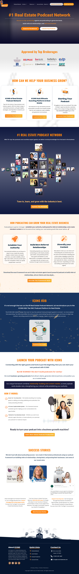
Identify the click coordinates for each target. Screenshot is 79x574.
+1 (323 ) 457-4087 (57, 556)
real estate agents (64, 110)
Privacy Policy (34, 567)
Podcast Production (36, 556)
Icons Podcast (35, 553)
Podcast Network (35, 551)
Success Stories (35, 559)
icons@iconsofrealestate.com (60, 559)
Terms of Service (43, 567)
